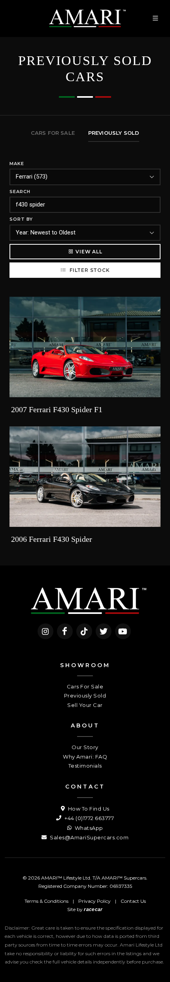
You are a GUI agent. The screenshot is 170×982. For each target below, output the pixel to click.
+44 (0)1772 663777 (88, 818)
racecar (93, 909)
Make (16, 163)
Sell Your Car (85, 705)
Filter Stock (89, 270)
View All (89, 252)
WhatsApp (88, 828)
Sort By (21, 219)
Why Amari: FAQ (85, 756)
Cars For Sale (85, 686)
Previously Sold (85, 695)
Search (19, 191)
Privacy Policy (94, 901)
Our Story (85, 747)
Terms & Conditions (46, 901)
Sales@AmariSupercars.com (88, 837)
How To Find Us (88, 808)
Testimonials (85, 766)
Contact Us (133, 901)
